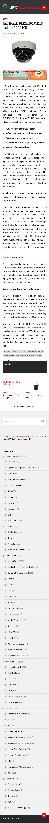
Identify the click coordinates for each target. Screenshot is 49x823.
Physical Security (13, 661)
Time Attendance (15, 702)
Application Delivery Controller (21, 567)
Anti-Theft (12, 673)
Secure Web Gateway (17, 755)
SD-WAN (12, 632)
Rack (10, 491)
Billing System (14, 784)
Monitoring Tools (15, 731)
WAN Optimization (16, 644)
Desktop (11, 461)
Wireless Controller (16, 655)
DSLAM (11, 584)
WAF (10, 773)
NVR (10, 690)
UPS (9, 515)
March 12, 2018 (18, 33)
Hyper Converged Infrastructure (21, 467)
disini (38, 122)
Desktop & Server (13, 456)
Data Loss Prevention (17, 713)
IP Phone (11, 796)
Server (10, 497)
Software (11, 503)
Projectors (12, 544)
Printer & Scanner (15, 485)
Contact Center (14, 790)
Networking (11, 555)
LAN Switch (13, 608)
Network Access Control (18, 737)
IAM (10, 719)
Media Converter (15, 620)
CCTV (5, 19)
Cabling (11, 578)
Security (9, 708)
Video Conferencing (16, 807)
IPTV (10, 538)
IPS (9, 725)
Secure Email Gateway (17, 749)
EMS (10, 590)
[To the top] (44, 815)
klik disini (35, 107)
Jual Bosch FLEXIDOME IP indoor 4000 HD (23, 26)
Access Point (13, 561)
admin (8, 364)
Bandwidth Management (18, 573)
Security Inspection (16, 696)
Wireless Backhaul (15, 649)
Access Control (14, 667)
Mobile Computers (16, 479)
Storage (11, 509)
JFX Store (15, 819)
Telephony (10, 778)
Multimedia (11, 526)
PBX (9, 802)
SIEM (10, 761)
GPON (11, 596)
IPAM (10, 602)
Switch (10, 638)
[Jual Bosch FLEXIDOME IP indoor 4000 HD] (25, 52)
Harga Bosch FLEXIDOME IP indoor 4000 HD (23, 351)
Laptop (11, 473)
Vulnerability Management (19, 767)
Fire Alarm (12, 684)
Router (10, 626)
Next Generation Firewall (18, 743)
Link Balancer (13, 614)
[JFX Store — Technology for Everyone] (25, 7)
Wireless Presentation (17, 549)
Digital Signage (14, 532)
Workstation (13, 520)
